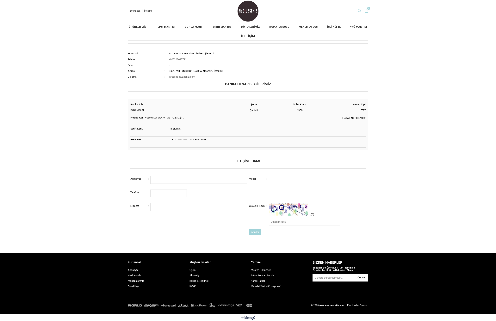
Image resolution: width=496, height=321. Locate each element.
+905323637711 (177, 59)
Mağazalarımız (136, 280)
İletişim (148, 10)
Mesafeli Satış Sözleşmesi (266, 286)
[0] (366, 11)
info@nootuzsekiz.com (182, 76)
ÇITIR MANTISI (222, 26)
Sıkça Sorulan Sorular (263, 275)
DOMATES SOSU (279, 26)
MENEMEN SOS (308, 26)
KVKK (192, 286)
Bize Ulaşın (134, 286)
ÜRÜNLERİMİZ (137, 26)
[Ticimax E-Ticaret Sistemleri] (248, 318)
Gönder (360, 277)
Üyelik (192, 270)
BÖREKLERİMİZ (250, 26)
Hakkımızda (134, 10)
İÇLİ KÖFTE (334, 26)
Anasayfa (133, 270)
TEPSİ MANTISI (165, 26)
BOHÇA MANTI (194, 26)
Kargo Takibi (258, 280)
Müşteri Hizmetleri (261, 270)
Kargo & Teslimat (198, 280)
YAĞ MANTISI (358, 26)
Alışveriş (194, 275)
